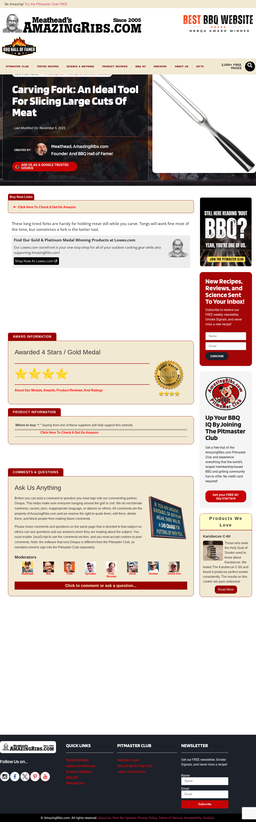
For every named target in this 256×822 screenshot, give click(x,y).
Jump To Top (225, 817)
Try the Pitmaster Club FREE (46, 4)
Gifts (200, 66)
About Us (181, 66)
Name (185, 775)
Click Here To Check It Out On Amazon (47, 207)
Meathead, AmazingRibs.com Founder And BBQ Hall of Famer (82, 149)
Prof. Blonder (111, 575)
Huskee (153, 573)
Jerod (132, 573)
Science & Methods (80, 66)
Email (185, 788)
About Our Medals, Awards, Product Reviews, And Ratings (59, 390)
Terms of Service (170, 818)
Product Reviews (114, 66)
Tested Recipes (48, 66)
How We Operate (124, 818)
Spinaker (90, 573)
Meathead (27, 573)
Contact (208, 818)
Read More (226, 589)
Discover (160, 66)
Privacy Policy (147, 818)
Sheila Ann (174, 573)
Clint (69, 573)
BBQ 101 (140, 66)
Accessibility (192, 818)
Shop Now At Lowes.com (34, 261)
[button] (250, 66)
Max (48, 573)
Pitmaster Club (17, 66)
